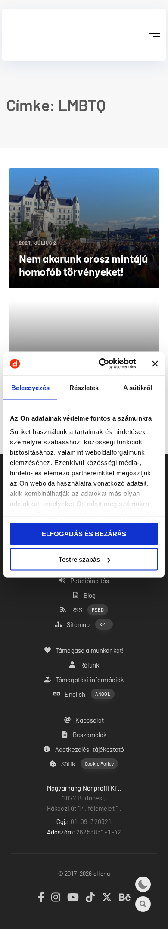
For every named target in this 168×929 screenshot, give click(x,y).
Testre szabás (79, 559)
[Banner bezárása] (155, 363)
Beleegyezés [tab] (30, 387)
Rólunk (89, 665)
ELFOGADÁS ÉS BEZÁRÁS (84, 533)
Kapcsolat (89, 720)
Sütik (87, 764)
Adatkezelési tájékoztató (89, 749)
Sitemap (88, 624)
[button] (154, 35)
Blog (90, 595)
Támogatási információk (90, 679)
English (87, 694)
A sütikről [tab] (137, 387)
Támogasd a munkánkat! (90, 650)
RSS (87, 610)
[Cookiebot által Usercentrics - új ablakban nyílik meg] (102, 363)
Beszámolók (90, 734)
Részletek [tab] (84, 387)
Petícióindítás (89, 580)
